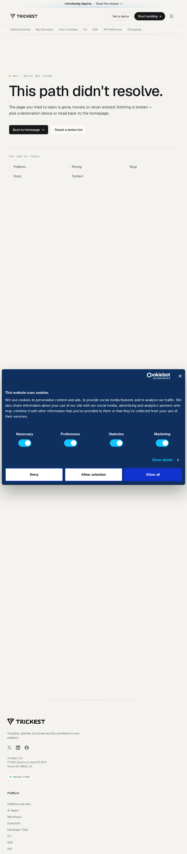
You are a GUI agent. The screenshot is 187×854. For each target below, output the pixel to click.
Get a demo (121, 16)
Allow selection (93, 474)
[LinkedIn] (18, 748)
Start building (148, 16)
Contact (77, 176)
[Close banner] (180, 376)
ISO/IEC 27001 (21, 777)
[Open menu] (171, 16)
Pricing (77, 167)
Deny (34, 474)
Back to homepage (28, 130)
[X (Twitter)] (9, 748)
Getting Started (20, 29)
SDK (95, 29)
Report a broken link (69, 130)
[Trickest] (23, 16)
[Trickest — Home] (26, 722)
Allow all (153, 474)
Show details (162, 460)
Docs (17, 176)
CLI (85, 29)
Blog (133, 167)
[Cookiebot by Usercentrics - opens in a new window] (150, 376)
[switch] (70, 443)
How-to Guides (68, 29)
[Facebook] (27, 748)
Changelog (134, 29)
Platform (20, 167)
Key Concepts (44, 29)
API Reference (113, 29)
